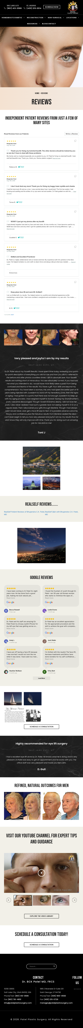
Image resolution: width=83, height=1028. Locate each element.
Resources (32, 24)
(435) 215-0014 (34, 7)
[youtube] (80, 989)
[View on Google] (10, 602)
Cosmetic (17, 17)
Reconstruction (35, 17)
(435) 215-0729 (51, 999)
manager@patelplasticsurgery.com (56, 1003)
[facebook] (75, 989)
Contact (51, 24)
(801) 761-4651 (14, 999)
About (10, 17)
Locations (71, 17)
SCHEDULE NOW (51, 7)
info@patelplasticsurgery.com (18, 1003)
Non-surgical (55, 17)
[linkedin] (77, 989)
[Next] (74, 900)
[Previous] (8, 900)
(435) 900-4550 (58, 996)
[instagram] (74, 989)
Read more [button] (11, 598)
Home (4, 17)
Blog (44, 24)
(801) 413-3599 (14, 7)
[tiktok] (78, 989)
